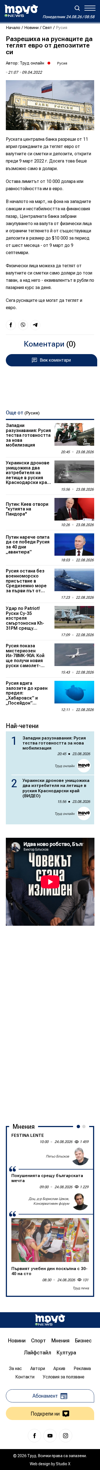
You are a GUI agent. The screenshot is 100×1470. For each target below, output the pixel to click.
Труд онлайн (32, 63)
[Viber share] (23, 325)
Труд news (80, 1288)
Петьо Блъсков (57, 1156)
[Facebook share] (11, 325)
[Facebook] (34, 1435)
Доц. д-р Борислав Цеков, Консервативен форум (49, 1201)
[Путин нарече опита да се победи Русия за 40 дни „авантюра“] (74, 544)
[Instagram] (65, 1435)
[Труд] (50, 1319)
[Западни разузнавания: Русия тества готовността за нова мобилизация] (74, 434)
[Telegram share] (35, 325)
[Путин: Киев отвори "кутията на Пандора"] (74, 509)
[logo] (21, 11)
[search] (77, 8)
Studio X (63, 1464)
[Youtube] (50, 1435)
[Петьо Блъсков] (80, 1156)
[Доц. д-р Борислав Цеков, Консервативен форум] (80, 1201)
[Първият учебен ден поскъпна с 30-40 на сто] (50, 1240)
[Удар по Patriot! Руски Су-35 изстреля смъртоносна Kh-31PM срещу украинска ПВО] (74, 617)
